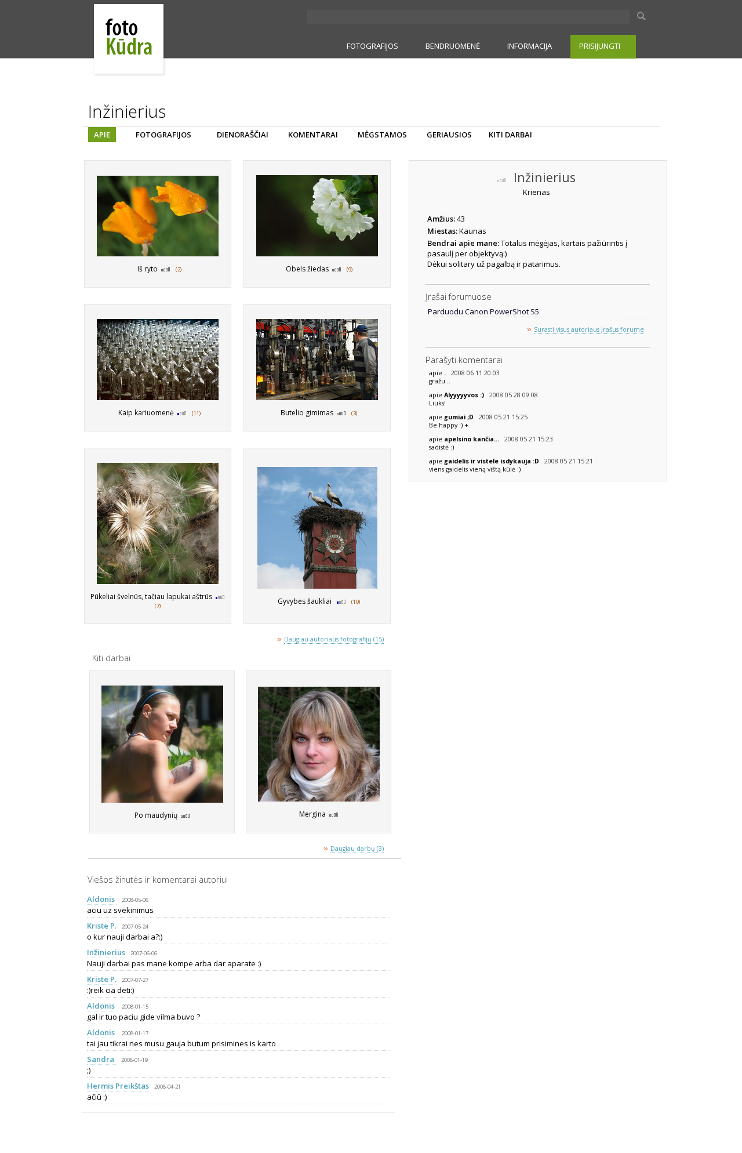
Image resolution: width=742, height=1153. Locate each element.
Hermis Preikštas (118, 1086)
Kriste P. (102, 925)
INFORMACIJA (529, 46)
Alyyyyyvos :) (465, 395)
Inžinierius (106, 952)
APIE (102, 134)
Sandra (101, 1059)
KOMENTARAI (313, 134)
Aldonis (102, 899)
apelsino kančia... (472, 439)
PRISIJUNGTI (599, 46)
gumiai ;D (459, 417)
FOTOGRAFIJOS (372, 46)
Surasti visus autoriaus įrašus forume (589, 329)
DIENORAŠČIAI (242, 134)
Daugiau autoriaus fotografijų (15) (334, 639)
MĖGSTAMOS (382, 134)
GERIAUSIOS (449, 134)
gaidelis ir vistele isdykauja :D (492, 461)
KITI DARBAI (510, 134)
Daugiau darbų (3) (357, 848)
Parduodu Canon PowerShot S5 (483, 311)
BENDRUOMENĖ (452, 46)
